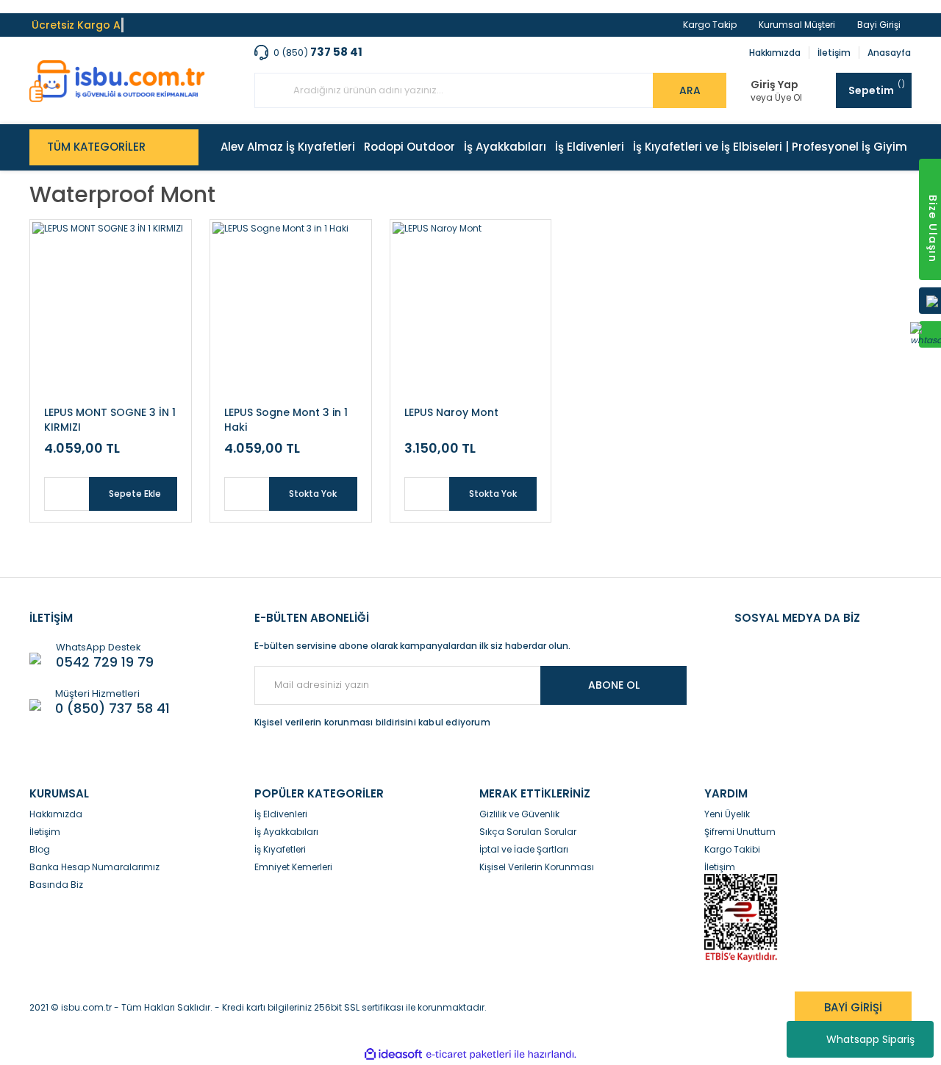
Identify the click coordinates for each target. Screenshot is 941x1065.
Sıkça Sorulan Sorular (527, 831)
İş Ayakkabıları (286, 831)
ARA (690, 90)
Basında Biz (56, 884)
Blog (39, 849)
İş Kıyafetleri (280, 849)
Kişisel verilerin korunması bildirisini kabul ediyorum (372, 722)
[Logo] (117, 81)
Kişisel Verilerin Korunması (536, 867)
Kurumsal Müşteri (797, 24)
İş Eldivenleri (280, 814)
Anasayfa (889, 52)
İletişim (834, 52)
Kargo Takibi (732, 849)
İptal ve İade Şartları (523, 849)
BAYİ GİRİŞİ (853, 1007)
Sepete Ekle (135, 493)
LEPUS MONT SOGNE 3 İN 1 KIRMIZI (110, 419)
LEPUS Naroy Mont (451, 412)
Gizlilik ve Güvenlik (519, 814)
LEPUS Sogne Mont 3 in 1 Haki (286, 419)
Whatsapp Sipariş (870, 1039)
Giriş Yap (774, 85)
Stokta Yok (313, 493)
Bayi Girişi (879, 24)
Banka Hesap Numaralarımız (94, 867)
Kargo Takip (710, 24)
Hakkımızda (775, 52)
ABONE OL (614, 685)
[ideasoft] (393, 1054)
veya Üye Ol (776, 98)
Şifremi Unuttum (740, 831)
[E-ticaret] (469, 1054)
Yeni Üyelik (727, 814)
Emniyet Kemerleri (293, 867)
